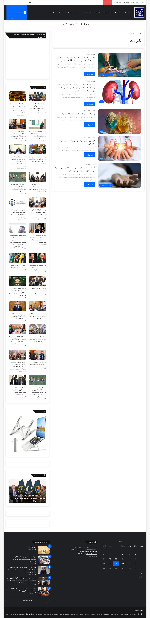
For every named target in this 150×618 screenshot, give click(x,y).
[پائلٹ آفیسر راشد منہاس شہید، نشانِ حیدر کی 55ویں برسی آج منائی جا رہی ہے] (17, 281)
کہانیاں (39, 614)
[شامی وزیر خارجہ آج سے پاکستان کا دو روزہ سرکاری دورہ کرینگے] (17, 306)
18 (135, 564)
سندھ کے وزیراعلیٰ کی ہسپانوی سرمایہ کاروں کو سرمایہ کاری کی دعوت (37, 186)
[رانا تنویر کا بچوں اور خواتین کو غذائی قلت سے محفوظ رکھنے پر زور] (37, 149)
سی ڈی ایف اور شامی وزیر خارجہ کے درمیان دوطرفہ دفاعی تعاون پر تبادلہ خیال (28, 498)
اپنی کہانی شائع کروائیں (15, 614)
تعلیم (98, 12)
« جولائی (142, 577)
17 (141, 564)
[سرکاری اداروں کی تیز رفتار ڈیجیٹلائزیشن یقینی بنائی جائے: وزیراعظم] (44, 560)
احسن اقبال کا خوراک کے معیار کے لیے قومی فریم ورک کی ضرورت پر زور (37, 316)
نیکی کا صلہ (31, 547)
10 (141, 559)
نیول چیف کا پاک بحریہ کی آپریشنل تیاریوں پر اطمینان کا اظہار (37, 339)
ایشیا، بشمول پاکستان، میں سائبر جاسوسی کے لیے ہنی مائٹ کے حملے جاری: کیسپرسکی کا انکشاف (17, 108)
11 (135, 559)
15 (110, 559)
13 (123, 559)
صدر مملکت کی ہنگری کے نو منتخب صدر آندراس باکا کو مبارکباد (38, 267)
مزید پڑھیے (89, 74)
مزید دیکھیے (27, 600)
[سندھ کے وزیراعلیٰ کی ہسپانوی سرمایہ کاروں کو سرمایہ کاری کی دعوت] (37, 177)
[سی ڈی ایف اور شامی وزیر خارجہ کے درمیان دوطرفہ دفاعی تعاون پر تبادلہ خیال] (37, 96)
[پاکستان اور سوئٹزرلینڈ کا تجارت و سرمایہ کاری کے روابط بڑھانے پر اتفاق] (17, 124)
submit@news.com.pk (89, 551)
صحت (91, 12)
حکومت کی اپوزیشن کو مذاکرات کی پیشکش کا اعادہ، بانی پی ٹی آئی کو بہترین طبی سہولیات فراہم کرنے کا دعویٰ (21, 580)
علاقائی (99, 614)
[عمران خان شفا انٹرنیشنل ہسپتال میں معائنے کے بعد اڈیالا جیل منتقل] (37, 228)
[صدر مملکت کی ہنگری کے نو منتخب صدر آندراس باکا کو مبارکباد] (37, 258)
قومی (118, 12)
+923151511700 (91, 554)
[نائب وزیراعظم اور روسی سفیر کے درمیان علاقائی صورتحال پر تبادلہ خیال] (44, 591)
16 (104, 559)
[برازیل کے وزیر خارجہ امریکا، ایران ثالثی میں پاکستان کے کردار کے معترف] (17, 177)
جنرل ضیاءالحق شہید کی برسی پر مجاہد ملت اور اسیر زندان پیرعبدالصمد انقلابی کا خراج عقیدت (21, 569)
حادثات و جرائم (90, 614)
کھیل (60, 12)
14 (116, 559)
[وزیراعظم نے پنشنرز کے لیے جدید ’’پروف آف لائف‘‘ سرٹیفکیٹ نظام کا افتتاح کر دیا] (37, 124)
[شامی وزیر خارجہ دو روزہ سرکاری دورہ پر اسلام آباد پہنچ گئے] (37, 281)
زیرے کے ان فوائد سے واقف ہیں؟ (78, 113)
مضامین (53, 12)
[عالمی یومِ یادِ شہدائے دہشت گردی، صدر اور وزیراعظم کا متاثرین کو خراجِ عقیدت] (17, 202)
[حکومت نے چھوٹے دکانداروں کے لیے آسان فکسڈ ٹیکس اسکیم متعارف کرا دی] (17, 380)
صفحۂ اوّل (126, 12)
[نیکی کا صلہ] (44, 550)
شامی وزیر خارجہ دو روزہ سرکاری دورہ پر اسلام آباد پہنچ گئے (38, 290)
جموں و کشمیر (108, 614)
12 (129, 559)
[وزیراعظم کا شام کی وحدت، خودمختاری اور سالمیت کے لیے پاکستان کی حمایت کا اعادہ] (37, 202)
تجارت (84, 12)
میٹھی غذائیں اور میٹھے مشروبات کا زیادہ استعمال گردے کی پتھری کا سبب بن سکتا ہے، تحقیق (75, 87)
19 (129, 564)
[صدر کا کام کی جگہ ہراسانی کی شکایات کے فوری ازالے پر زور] (37, 355)
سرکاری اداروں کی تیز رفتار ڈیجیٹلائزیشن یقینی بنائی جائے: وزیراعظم (24, 559)
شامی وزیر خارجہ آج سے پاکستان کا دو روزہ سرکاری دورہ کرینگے (18, 316)
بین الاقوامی (107, 12)
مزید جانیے (93, 556)
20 (123, 564)
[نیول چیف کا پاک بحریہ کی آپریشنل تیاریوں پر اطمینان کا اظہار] (37, 329)
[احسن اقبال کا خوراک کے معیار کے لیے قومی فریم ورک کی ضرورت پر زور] (37, 306)
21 (116, 564)
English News (30, 614)
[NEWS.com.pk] (139, 12)
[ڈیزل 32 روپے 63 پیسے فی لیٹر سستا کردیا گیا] (17, 258)
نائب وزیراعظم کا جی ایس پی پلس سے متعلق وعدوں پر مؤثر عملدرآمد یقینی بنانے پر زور (18, 161)
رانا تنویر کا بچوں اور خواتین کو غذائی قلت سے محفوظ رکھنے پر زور (37, 159)
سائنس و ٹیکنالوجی (72, 12)
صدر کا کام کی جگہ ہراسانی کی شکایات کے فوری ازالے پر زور (38, 364)
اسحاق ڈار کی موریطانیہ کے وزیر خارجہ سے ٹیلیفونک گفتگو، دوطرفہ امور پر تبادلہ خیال (37, 391)
